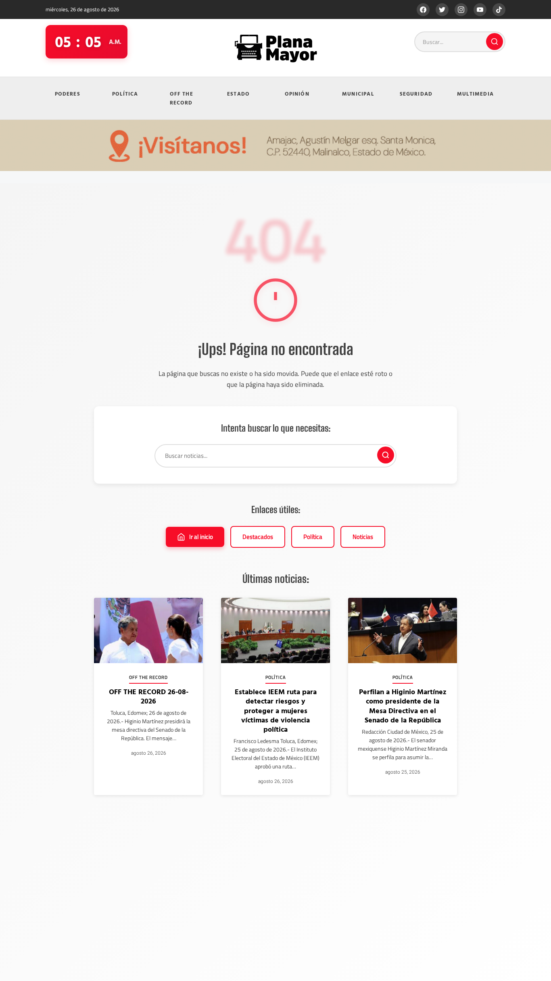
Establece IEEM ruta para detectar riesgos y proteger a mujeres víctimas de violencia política (276, 710)
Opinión (297, 94)
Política (125, 94)
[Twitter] (442, 9)
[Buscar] (494, 41)
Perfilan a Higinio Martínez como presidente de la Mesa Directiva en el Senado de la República (403, 705)
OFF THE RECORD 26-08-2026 (148, 696)
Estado (238, 94)
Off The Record (181, 98)
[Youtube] (480, 9)
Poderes (67, 94)
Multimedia (475, 94)
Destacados (257, 537)
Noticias (363, 537)
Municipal (358, 94)
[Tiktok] (499, 9)
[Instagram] (461, 9)
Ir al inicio (201, 537)
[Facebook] (423, 9)
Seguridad (416, 94)
